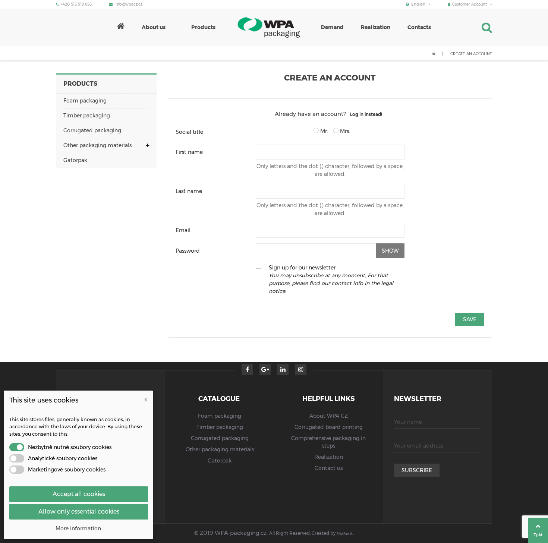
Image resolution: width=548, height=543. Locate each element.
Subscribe (416, 470)
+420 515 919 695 (76, 4)
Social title (189, 132)
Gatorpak (75, 160)
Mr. (323, 131)
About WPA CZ (328, 416)
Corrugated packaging (92, 130)
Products (80, 83)
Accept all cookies (79, 494)
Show (390, 250)
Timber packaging (86, 115)
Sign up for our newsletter (331, 279)
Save (469, 319)
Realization (328, 457)
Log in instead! (366, 114)
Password (188, 250)
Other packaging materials (97, 145)
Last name (189, 191)
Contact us (329, 468)
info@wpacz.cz (128, 4)
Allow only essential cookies (78, 511)
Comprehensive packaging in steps (328, 442)
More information (78, 528)
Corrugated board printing (329, 427)
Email (183, 230)
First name (189, 152)
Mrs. (344, 131)
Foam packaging (85, 100)
